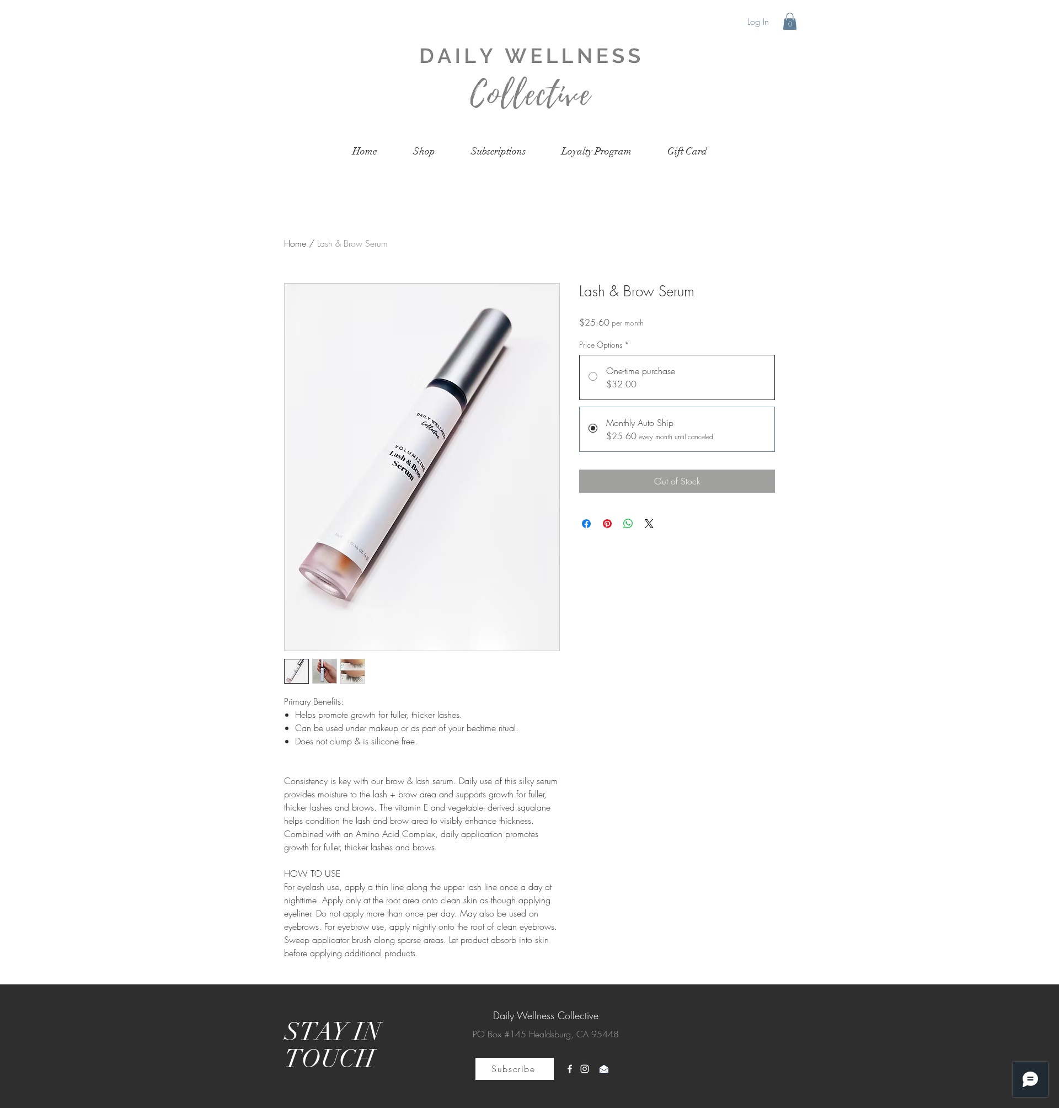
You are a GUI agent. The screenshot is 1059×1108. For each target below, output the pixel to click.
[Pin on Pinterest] (607, 523)
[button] (790, 21)
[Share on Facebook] (586, 523)
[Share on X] (649, 523)
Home (295, 243)
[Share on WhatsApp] (628, 523)
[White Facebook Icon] (569, 1068)
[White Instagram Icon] (584, 1068)
